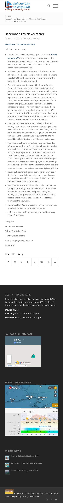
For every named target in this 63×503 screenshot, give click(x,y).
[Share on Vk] (41, 262)
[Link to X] (47, 499)
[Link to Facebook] (52, 499)
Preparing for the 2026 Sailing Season (26, 463)
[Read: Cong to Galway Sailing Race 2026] (7, 457)
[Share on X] (15, 262)
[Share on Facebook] (8, 262)
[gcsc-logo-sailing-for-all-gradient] (26, 6)
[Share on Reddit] (48, 262)
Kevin (37, 39)
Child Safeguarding (13, 496)
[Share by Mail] (55, 262)
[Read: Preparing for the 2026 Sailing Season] (7, 464)
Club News (27, 39)
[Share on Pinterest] (21, 262)
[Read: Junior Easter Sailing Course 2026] (7, 472)
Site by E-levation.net (31, 496)
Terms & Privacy (51, 493)
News (8, 16)
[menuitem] (47, 6)
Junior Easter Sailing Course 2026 (24, 470)
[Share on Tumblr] (35, 262)
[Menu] (54, 6)
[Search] (47, 6)
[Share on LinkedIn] (28, 262)
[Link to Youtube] (56, 499)
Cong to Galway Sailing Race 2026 (24, 456)
